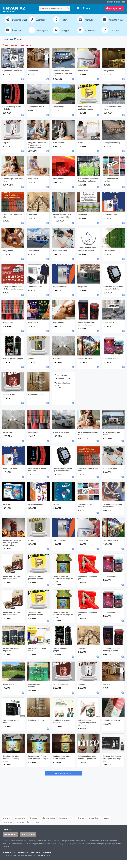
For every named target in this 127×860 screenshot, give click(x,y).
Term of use (22, 852)
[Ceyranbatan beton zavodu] (12, 58)
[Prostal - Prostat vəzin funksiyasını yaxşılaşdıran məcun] (63, 563)
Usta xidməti (114, 30)
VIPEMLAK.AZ (10, 834)
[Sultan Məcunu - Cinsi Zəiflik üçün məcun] (88, 310)
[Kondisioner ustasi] (38, 274)
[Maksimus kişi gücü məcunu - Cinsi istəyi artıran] (13, 743)
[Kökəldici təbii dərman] (113, 707)
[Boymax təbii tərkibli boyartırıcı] (13, 635)
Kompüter (88, 20)
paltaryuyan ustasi (48, 818)
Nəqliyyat (64, 30)
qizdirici (107, 818)
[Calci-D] (63, 491)
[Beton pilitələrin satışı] (113, 130)
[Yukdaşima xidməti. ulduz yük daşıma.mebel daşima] (12, 274)
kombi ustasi (7, 822)
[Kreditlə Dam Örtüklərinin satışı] (12, 202)
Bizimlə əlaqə (119, 2)
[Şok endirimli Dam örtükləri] (113, 166)
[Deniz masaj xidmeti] (88, 238)
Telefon (63, 20)
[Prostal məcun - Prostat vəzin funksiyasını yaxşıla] (38, 743)
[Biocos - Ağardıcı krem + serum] (38, 635)
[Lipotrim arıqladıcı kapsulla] (38, 671)
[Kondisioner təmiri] (63, 238)
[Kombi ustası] (88, 58)
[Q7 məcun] (38, 345)
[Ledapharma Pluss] (38, 491)
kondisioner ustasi (23, 822)
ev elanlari (6, 818)
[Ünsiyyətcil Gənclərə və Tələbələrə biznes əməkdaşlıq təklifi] (38, 130)
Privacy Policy (9, 852)
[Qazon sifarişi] (63, 94)
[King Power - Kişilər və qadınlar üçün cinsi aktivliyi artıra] (13, 527)
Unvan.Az (7, 39)
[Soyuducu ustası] (63, 274)
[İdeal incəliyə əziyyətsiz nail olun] (63, 707)
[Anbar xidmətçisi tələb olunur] (113, 94)
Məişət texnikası (116, 20)
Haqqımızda (35, 852)
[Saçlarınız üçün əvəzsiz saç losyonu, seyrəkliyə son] (113, 743)
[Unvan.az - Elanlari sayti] (14, 8)
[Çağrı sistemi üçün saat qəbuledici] (12, 94)
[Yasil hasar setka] (113, 238)
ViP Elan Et (26, 45)
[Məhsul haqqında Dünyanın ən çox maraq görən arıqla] (88, 707)
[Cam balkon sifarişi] (88, 345)
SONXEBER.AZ (28, 834)
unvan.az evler (20, 818)
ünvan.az (33, 818)
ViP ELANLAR (11, 45)
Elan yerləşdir (116, 8)
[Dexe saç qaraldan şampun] (12, 345)
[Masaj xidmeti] (12, 238)
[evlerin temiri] (38, 58)
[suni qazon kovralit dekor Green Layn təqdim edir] (88, 166)
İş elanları (16, 30)
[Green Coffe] (88, 202)
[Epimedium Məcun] (113, 345)
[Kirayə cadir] (88, 274)
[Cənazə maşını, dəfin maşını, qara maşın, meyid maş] (63, 58)
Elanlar (110, 2)
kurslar (37, 822)
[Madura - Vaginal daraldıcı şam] (88, 563)
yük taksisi (80, 818)
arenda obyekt (94, 818)
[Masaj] (88, 130)
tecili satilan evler (65, 818)
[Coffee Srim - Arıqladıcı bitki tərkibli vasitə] (13, 563)
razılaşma (47, 852)
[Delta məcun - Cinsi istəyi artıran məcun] (113, 491)
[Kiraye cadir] (38, 202)
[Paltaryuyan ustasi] (113, 202)
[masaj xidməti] (63, 130)
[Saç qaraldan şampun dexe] (13, 707)
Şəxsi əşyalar (42, 30)
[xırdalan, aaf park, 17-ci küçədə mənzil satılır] (63, 202)
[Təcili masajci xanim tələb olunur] (12, 166)
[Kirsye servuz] (113, 310)
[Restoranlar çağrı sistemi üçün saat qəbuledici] (113, 274)
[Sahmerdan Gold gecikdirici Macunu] (88, 94)
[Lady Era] (12, 130)
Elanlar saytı (9, 11)
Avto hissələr (90, 30)
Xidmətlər (40, 20)
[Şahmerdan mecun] (12, 381)
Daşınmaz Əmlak (19, 20)
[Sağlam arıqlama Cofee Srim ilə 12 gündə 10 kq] (88, 743)
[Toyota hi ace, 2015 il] (38, 94)
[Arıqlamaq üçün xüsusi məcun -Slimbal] (63, 743)
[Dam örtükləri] (12, 310)
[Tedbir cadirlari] (38, 238)
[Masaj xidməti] (113, 58)
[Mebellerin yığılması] (38, 381)
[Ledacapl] (13, 491)
